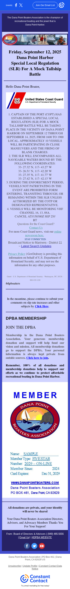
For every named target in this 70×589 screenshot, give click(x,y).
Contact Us (36, 227)
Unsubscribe (14, 566)
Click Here (42, 306)
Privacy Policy (16, 254)
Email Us (24, 537)
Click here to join (37, 357)
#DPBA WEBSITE (42, 537)
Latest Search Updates (36, 246)
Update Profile (30, 566)
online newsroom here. (43, 233)
